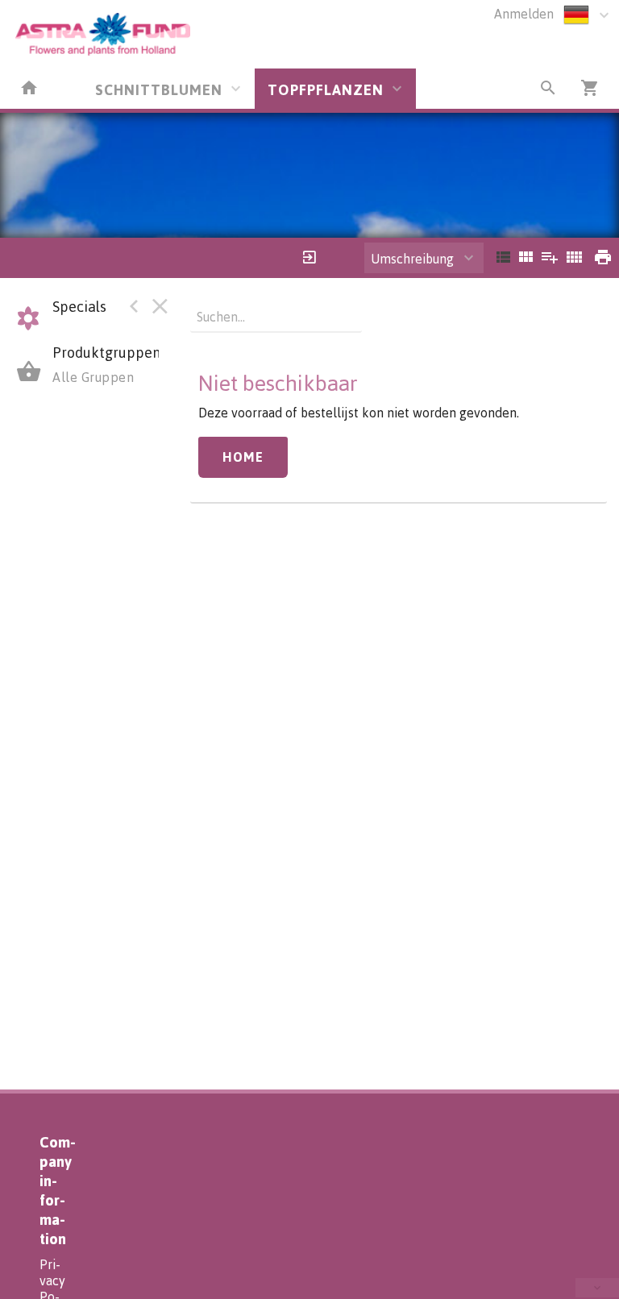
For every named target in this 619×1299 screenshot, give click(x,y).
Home (243, 457)
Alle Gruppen (93, 377)
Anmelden (524, 14)
